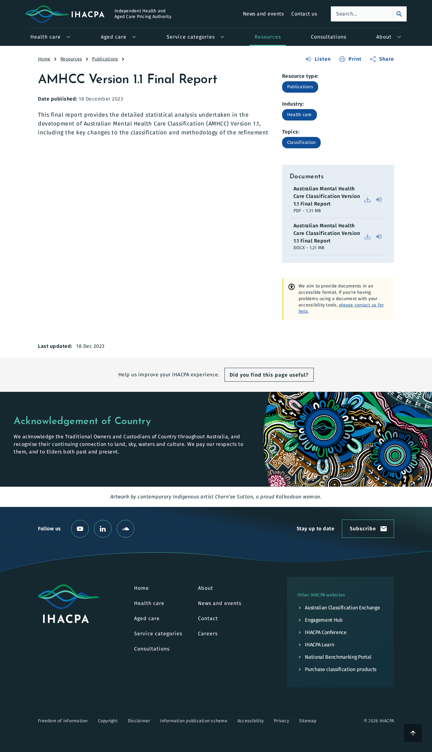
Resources (71, 59)
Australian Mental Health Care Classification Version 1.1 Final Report (326, 196)
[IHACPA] (68, 603)
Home (44, 59)
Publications (105, 59)
